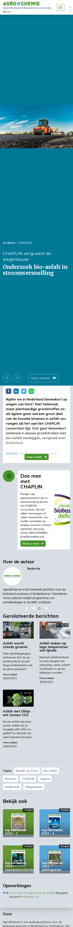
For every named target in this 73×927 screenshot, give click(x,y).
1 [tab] (34, 608)
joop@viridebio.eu (31, 536)
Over (7, 913)
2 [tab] (39, 608)
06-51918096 (38, 532)
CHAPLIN (28, 778)
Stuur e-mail (30, 543)
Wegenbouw (33, 787)
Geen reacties (40, 378)
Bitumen (10, 778)
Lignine (45, 778)
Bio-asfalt (50, 770)
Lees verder (34, 457)
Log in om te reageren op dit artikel (31, 893)
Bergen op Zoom (27, 770)
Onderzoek (12, 787)
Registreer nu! (30, 896)
